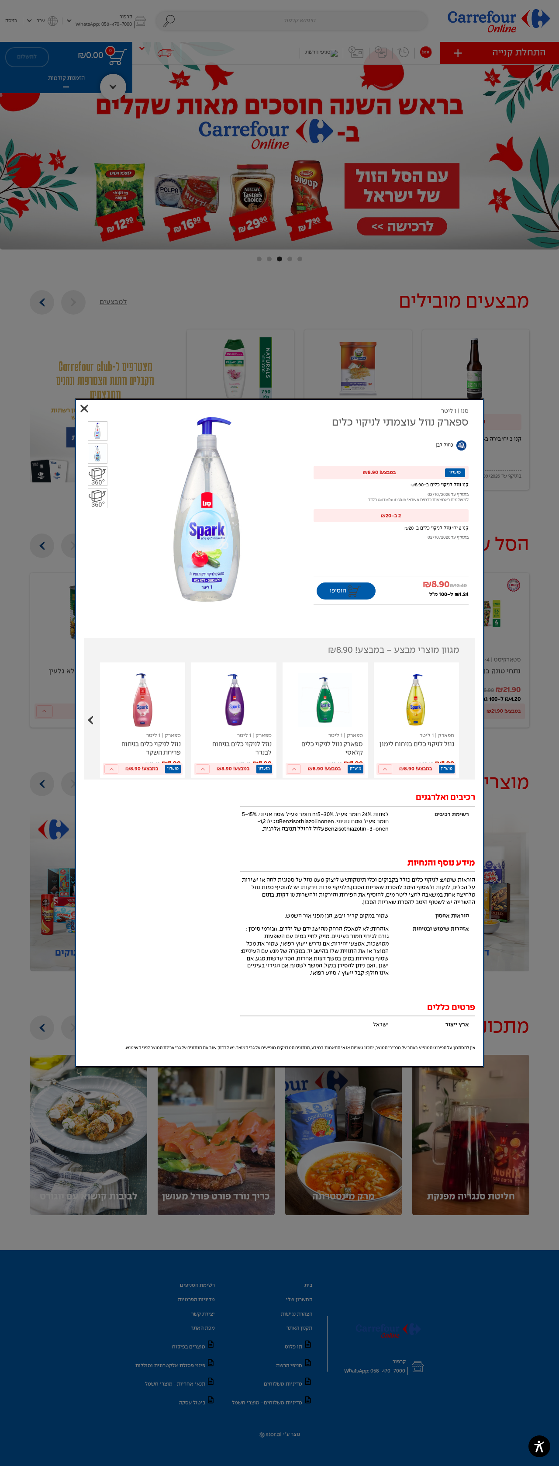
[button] (391, 472)
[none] (416, 720)
